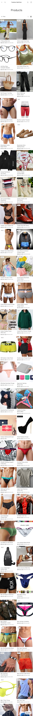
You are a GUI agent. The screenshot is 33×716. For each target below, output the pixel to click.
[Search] (5, 2)
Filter (4, 16)
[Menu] (2, 2)
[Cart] (31, 2)
